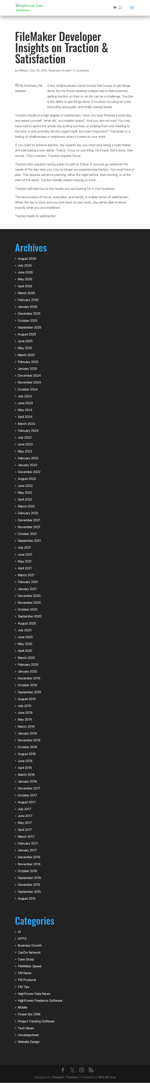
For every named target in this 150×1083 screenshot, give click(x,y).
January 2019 (27, 733)
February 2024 (28, 431)
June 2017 (25, 816)
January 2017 (27, 850)
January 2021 (27, 589)
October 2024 (28, 389)
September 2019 (29, 692)
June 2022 (25, 486)
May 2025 (25, 348)
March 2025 (26, 355)
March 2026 (26, 293)
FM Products (27, 980)
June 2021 (25, 554)
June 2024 (25, 403)
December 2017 (29, 788)
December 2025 (29, 313)
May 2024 (25, 410)
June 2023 (25, 444)
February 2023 (28, 458)
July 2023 (25, 437)
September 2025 (29, 327)
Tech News (26, 1028)
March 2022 (26, 506)
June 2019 (25, 713)
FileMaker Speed (29, 966)
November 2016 (29, 864)
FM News (24, 973)
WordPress (107, 1077)
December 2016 (29, 857)
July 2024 (25, 396)
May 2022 (25, 492)
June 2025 (25, 341)
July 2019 (24, 706)
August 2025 (27, 334)
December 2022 (29, 472)
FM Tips (23, 987)
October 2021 (27, 534)
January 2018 (27, 781)
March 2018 (26, 775)
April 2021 (25, 568)
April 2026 (25, 286)
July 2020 (25, 630)
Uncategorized (28, 1035)
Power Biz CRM (29, 1014)
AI (19, 932)
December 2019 (29, 678)
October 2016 (27, 871)
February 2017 (28, 843)
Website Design (29, 1042)
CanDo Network (29, 952)
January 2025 (27, 369)
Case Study (26, 959)
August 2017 (27, 802)
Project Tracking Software (36, 1021)
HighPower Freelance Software (40, 1000)
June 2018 (25, 761)
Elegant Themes (65, 1077)
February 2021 (28, 582)
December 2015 (29, 885)
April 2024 (25, 417)
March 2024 (26, 424)
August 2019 (27, 699)
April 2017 (25, 830)
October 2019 (27, 685)
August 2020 (27, 623)
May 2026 (25, 279)
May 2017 (25, 823)
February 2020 (28, 664)
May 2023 (25, 451)
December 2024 (29, 375)
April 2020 (25, 651)
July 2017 (24, 809)
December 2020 (29, 596)
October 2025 (27, 320)
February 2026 (28, 300)
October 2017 (27, 795)
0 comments (81, 70)
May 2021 (25, 561)
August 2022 (27, 479)
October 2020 (28, 609)
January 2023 (27, 465)
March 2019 (26, 726)
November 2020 (29, 603)
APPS (22, 939)
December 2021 (29, 520)
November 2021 (29, 527)
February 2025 (28, 362)
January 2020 (27, 671)
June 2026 (25, 272)
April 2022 (25, 499)
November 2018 (29, 740)
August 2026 (27, 259)
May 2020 (25, 644)
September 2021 (29, 541)
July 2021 (24, 547)
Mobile (22, 1007)
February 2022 (28, 513)
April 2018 (25, 768)
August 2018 (27, 754)
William (23, 70)
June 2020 (25, 637)
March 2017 (26, 836)
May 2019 (25, 719)
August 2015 (27, 898)
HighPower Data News (34, 994)
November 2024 (29, 382)
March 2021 (26, 575)
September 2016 (29, 878)
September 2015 (29, 892)
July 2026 (25, 265)
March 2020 (26, 658)
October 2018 (27, 747)
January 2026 (27, 307)
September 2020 (29, 616)
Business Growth (60, 70)
